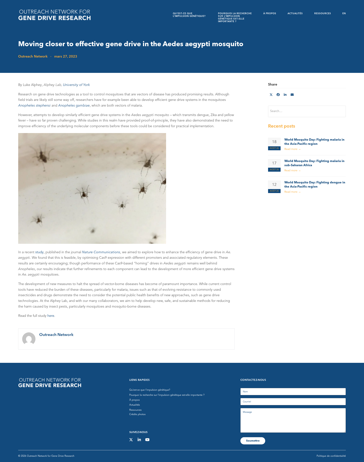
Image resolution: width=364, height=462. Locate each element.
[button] (271, 95)
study (39, 252)
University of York (76, 85)
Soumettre (253, 440)
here (50, 316)
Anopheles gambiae (74, 105)
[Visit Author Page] (28, 339)
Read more (292, 149)
